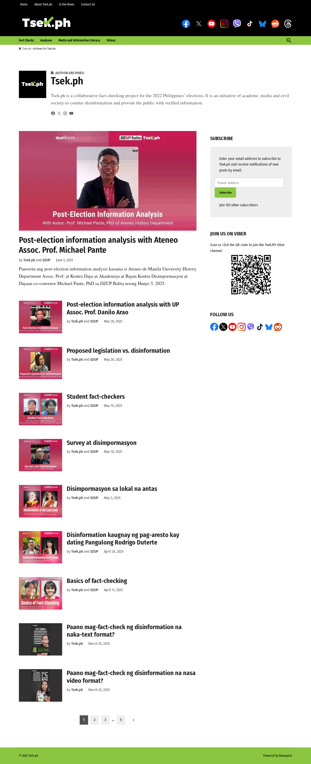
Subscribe (225, 192)
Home (24, 4)
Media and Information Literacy (79, 40)
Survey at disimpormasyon (102, 442)
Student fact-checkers (96, 396)
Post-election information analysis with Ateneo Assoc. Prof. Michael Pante (98, 245)
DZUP (47, 260)
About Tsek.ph (43, 4)
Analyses (46, 40)
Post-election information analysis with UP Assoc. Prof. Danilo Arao (123, 308)
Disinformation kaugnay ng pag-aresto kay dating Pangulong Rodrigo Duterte (123, 538)
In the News (66, 4)
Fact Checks (26, 40)
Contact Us (88, 4)
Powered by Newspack (277, 756)
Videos (111, 40)
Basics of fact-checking (97, 581)
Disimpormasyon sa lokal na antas (112, 488)
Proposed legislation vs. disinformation (118, 350)
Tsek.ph (26, 48)
